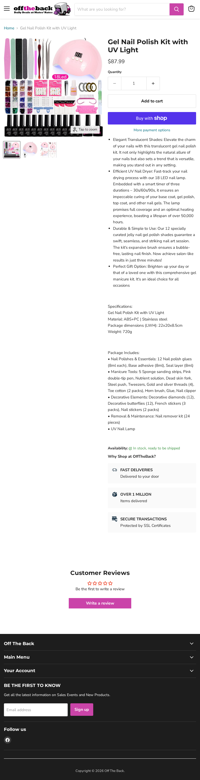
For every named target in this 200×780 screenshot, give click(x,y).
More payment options (152, 130)
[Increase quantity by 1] (153, 83)
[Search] (177, 9)
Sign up (81, 709)
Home (9, 28)
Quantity (115, 72)
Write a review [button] (100, 603)
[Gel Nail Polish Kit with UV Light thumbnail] (30, 149)
